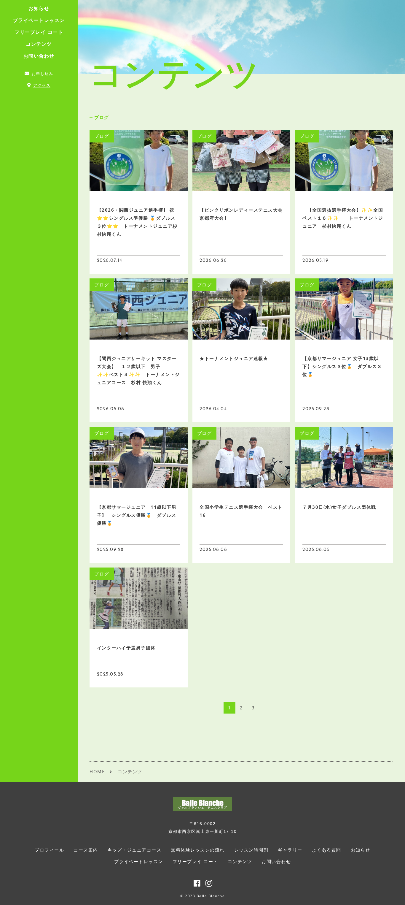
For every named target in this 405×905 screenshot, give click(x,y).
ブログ (101, 117)
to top (393, 895)
